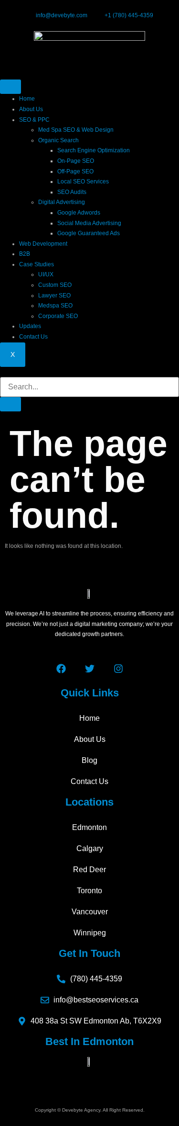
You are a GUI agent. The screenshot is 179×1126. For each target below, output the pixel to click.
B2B (24, 253)
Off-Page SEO (75, 171)
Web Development (43, 243)
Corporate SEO (58, 316)
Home (27, 98)
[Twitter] (89, 668)
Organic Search (58, 140)
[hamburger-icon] (10, 87)
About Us (31, 109)
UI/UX (45, 274)
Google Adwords (78, 212)
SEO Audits (71, 192)
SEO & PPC (34, 119)
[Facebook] (61, 668)
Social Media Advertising (89, 223)
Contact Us (33, 336)
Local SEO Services (83, 181)
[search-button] (10, 404)
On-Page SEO (75, 161)
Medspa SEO (55, 305)
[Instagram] (118, 668)
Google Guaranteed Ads (88, 233)
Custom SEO (55, 285)
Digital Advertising (61, 202)
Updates (30, 326)
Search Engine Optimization (93, 150)
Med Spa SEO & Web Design (76, 129)
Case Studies (36, 264)
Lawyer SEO (54, 295)
